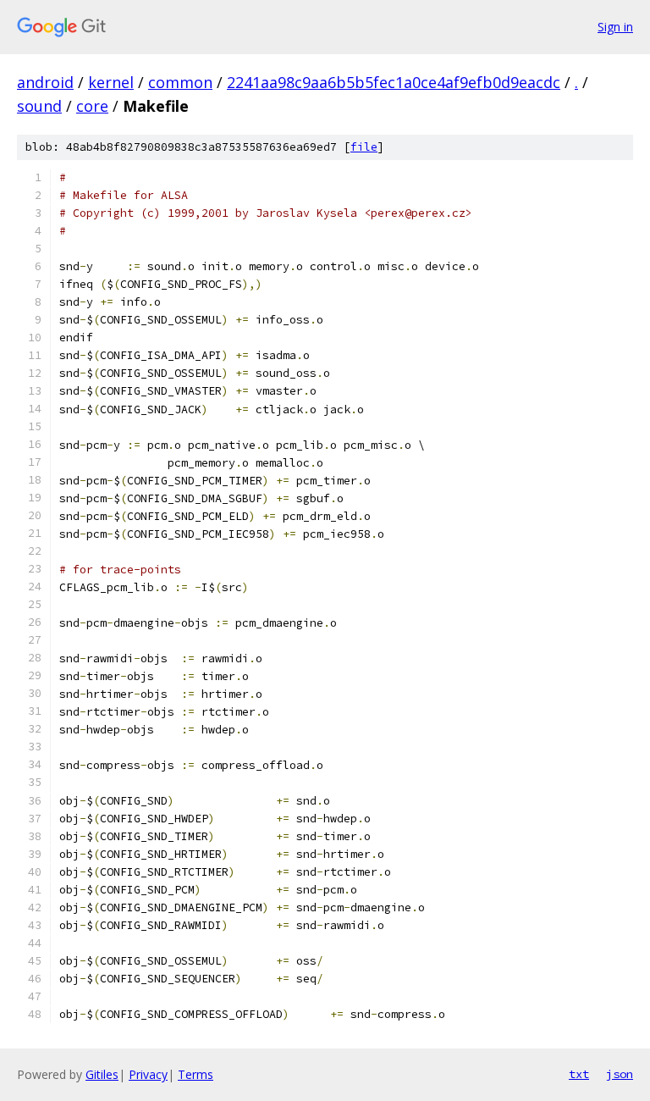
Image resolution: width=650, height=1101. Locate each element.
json (619, 1074)
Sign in (615, 27)
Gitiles (101, 1074)
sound (39, 106)
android (45, 82)
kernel (111, 82)
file (363, 147)
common (180, 82)
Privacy (148, 1074)
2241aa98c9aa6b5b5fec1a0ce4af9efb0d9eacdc (393, 82)
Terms (195, 1074)
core (92, 106)
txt (579, 1074)
